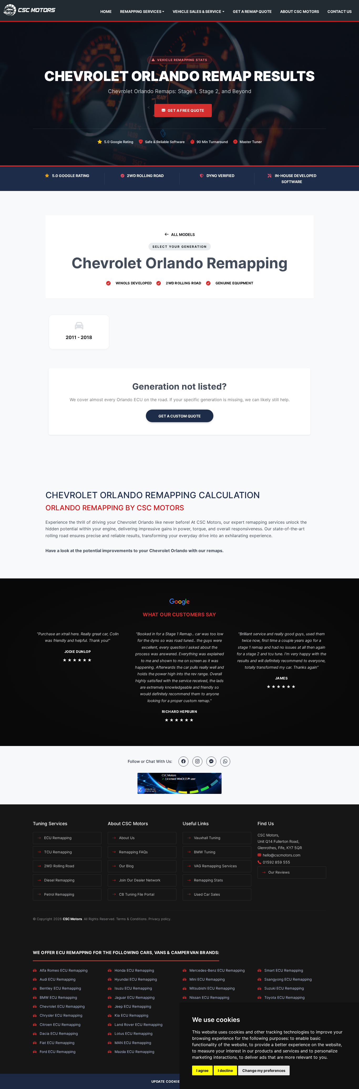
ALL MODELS (183, 234)
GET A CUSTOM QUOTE (179, 416)
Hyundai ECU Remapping (135, 979)
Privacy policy (159, 919)
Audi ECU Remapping (57, 979)
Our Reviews (278, 872)
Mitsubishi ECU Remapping (211, 988)
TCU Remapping (57, 852)
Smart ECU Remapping (283, 970)
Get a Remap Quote (252, 11)
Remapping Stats (208, 880)
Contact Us (339, 11)
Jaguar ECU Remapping (134, 997)
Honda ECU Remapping (134, 970)
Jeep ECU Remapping (132, 1006)
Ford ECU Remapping (57, 1052)
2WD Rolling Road (58, 866)
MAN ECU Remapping (132, 1043)
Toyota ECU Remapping (284, 997)
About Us (126, 838)
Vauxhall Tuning (206, 838)
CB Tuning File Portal (136, 894)
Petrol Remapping (58, 894)
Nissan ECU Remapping (208, 997)
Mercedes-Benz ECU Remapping (216, 970)
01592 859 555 (276, 862)
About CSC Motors (299, 11)
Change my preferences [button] (263, 1070)
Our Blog (126, 866)
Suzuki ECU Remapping (283, 988)
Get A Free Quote (186, 110)
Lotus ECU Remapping (133, 1033)
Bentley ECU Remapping (60, 988)
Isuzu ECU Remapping (133, 988)
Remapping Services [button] (140, 11)
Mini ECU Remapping (206, 979)
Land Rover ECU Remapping (138, 1024)
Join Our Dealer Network (139, 880)
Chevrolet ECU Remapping (62, 1006)
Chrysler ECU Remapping (60, 1015)
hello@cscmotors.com (281, 855)
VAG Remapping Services (215, 866)
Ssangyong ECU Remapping (287, 979)
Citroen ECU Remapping (59, 1024)
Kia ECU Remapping (131, 1015)
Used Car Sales (206, 894)
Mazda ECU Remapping (134, 1052)
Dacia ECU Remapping (58, 1033)
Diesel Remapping (58, 880)
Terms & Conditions (131, 919)
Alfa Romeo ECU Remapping (63, 970)
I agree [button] (202, 1070)
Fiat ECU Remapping (56, 1043)
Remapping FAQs (133, 852)
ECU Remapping (57, 838)
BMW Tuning (204, 852)
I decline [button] (225, 1070)
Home (106, 11)
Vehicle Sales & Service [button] (197, 11)
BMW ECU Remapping (58, 997)
